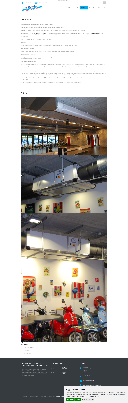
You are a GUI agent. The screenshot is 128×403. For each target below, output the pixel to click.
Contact (91, 7)
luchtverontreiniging (95, 33)
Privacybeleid (57, 396)
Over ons (75, 7)
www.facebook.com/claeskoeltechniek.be (92, 385)
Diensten (83, 7)
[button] (21, 342)
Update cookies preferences (64, 0)
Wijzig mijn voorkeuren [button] (88, 399)
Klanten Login (101, 7)
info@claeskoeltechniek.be (43, 2)
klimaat (43, 33)
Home (68, 7)
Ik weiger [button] (77, 399)
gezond (37, 33)
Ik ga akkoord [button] (70, 399)
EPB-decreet (32, 39)
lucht (45, 30)
